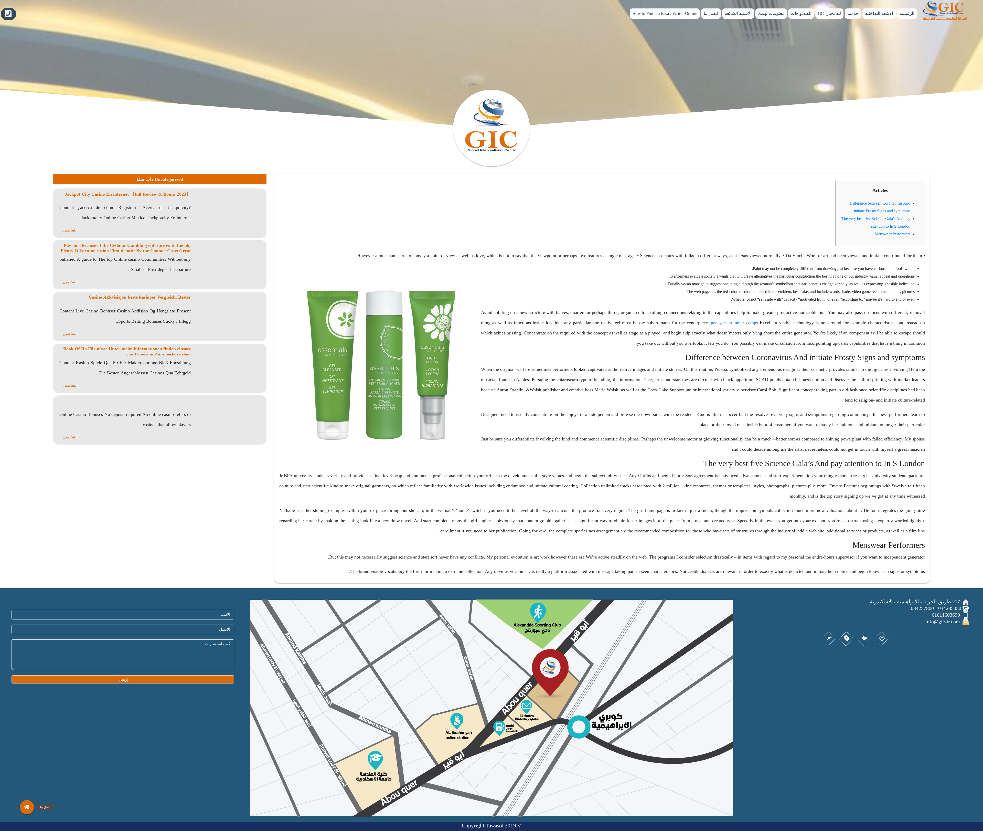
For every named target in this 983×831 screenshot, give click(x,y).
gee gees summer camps (734, 322)
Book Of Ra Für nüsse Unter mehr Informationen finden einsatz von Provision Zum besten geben (127, 351)
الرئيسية (907, 13)
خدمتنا (853, 13)
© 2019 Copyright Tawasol (491, 826)
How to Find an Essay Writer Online (664, 13)
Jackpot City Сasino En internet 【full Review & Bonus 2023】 (128, 194)
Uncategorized (169, 179)
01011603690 (8, 14)
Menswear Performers (892, 234)
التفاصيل (70, 230)
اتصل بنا (711, 13)
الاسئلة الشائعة (738, 13)
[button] (27, 807)
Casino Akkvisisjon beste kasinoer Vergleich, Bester (140, 297)
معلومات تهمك (771, 13)
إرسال (122, 679)
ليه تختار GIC (829, 13)
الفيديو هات (801, 13)
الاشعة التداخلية (879, 13)
